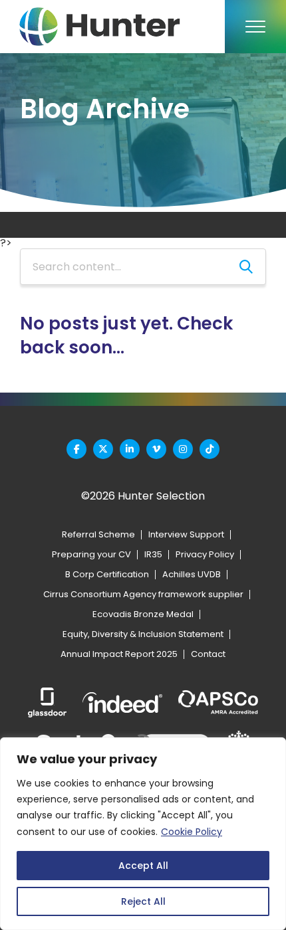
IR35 (153, 554)
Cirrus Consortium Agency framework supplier (143, 594)
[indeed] (122, 702)
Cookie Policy (191, 831)
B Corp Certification (107, 574)
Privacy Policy (205, 554)
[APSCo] (218, 702)
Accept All (143, 865)
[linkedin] (130, 449)
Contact (208, 654)
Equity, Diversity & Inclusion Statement (143, 634)
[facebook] (76, 449)
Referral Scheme (98, 534)
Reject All (143, 901)
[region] (143, 833)
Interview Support (186, 534)
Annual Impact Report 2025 (119, 654)
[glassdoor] (47, 702)
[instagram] (183, 449)
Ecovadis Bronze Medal (143, 614)
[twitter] (103, 449)
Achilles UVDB (191, 574)
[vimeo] (156, 449)
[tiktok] (209, 449)
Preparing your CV (91, 554)
